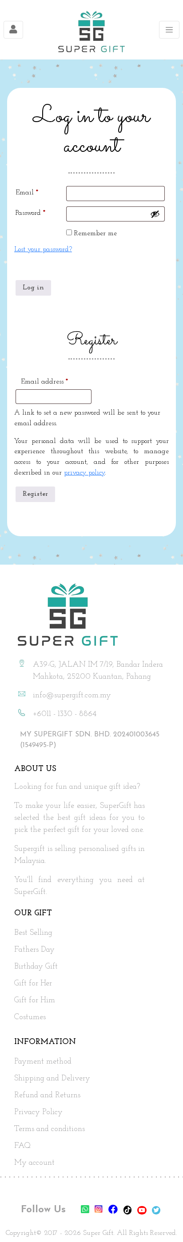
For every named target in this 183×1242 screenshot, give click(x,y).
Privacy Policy (38, 1112)
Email (40, 192)
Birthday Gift (36, 967)
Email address (58, 381)
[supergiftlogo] (91, 30)
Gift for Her (33, 984)
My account (34, 1163)
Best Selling (33, 933)
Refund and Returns (47, 1096)
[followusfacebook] (114, 1210)
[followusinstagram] (100, 1210)
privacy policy (84, 472)
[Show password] (155, 214)
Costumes (30, 1017)
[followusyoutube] (143, 1210)
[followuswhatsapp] (85, 1210)
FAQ (22, 1146)
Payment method (43, 1062)
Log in (33, 287)
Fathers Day (34, 950)
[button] (161, 1220)
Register (35, 494)
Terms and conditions (49, 1129)
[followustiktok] (128, 1210)
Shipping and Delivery (52, 1079)
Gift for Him (34, 1001)
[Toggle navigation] (13, 30)
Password (41, 213)
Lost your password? (43, 249)
